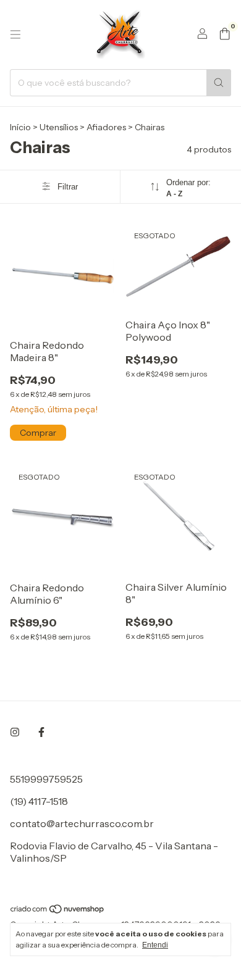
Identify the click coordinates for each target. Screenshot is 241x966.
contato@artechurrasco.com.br (82, 823)
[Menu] (15, 34)
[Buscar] (218, 82)
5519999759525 (46, 779)
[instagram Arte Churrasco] (15, 732)
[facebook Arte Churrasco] (41, 732)
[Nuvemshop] (58, 911)
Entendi (155, 945)
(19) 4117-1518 (39, 801)
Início (20, 127)
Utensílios (59, 127)
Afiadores (106, 127)
